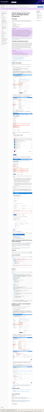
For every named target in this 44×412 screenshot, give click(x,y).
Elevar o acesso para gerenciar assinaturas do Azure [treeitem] (4, 41)
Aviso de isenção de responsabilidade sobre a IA (5, 411)
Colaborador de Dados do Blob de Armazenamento (18, 57)
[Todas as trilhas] (12, 11)
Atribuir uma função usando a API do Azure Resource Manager (40, 16)
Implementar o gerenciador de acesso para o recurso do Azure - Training (19, 397)
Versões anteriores (13, 411)
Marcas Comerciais (39, 411)
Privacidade (21, 411)
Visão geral (38, 12)
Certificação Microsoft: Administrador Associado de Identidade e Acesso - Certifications (21, 400)
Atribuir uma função (39, 14)
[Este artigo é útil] (41, 20)
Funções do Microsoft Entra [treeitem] (4, 26)
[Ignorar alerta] (42, 1)
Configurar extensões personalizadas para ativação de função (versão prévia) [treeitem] (4, 21)
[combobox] (4, 11)
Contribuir (19, 411)
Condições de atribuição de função (39, 13)
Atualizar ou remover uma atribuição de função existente (40, 17)
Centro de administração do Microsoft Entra (20, 66)
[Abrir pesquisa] (41, 5)
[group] (22, 253)
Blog (16, 411)
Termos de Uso (35, 411)
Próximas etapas (38, 18)
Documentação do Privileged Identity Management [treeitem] (4, 13)
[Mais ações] (31, 11)
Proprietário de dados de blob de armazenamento (18, 58)
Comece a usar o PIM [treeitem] (4, 19)
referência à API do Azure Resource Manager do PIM (18, 244)
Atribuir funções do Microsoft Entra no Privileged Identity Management (21, 391)
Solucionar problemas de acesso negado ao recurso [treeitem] (4, 43)
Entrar (42, 5)
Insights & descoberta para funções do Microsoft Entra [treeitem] (4, 39)
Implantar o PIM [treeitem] (3, 18)
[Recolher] (7, 10)
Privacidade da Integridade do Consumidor (28, 411)
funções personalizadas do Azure (15, 39)
